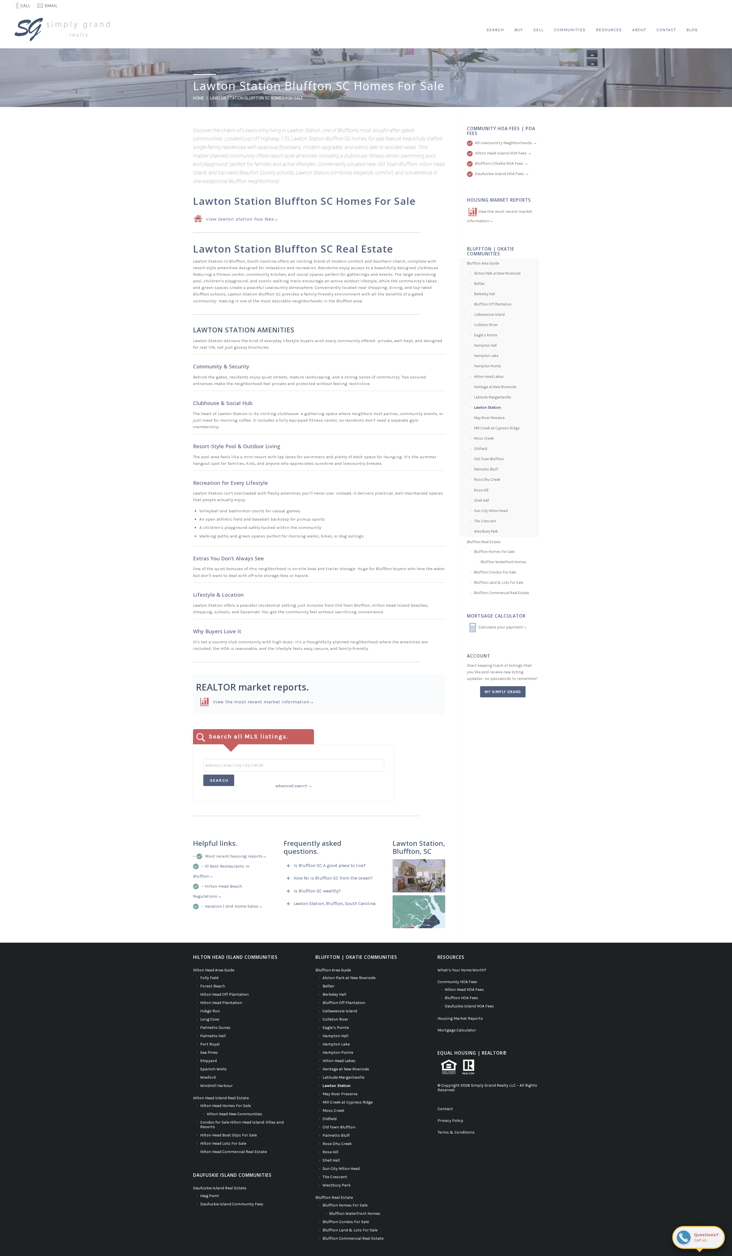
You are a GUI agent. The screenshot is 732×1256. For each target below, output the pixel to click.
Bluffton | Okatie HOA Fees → (501, 163)
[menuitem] (24, 6)
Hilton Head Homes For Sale (225, 1105)
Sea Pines (209, 1052)
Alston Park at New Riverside (497, 273)
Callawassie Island (489, 314)
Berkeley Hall (484, 294)
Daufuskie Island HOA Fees (469, 1006)
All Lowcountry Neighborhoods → (506, 142)
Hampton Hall (485, 345)
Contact (445, 1108)
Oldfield (480, 449)
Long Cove (209, 1019)
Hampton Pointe (487, 366)
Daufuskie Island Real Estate (219, 1188)
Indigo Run (210, 1011)
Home (198, 98)
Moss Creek (484, 438)
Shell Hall (481, 500)
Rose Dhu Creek (487, 479)
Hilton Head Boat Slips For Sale (228, 1135)
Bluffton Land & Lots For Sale (498, 582)
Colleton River (486, 325)
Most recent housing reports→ (236, 856)
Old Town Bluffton (489, 459)
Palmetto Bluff (486, 469)
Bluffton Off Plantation (493, 304)
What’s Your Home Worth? (461, 970)
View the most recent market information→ (263, 702)
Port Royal (210, 1044)
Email (51, 5)
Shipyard (208, 1060)
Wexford (208, 1077)
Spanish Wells (213, 1069)
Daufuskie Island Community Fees (231, 1204)
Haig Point (209, 1195)
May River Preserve (489, 418)
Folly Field (209, 977)
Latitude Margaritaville (492, 397)
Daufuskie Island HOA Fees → (502, 173)
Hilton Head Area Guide (213, 970)
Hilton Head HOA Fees (464, 989)
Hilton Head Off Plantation (224, 994)
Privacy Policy (450, 1120)
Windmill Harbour (216, 1085)
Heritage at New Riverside (495, 387)
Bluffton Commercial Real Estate (501, 593)
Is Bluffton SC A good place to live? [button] (330, 865)
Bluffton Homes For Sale (494, 551)
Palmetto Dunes (215, 1027)
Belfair (479, 283)
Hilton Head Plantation (221, 1002)
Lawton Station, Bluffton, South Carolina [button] (334, 903)
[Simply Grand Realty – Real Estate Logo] (65, 29)
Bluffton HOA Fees (461, 997)
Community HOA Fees (457, 981)
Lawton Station (487, 407)
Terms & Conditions (456, 1132)
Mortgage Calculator (456, 1030)
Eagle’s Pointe (485, 335)
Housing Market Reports (460, 1018)
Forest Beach (212, 986)
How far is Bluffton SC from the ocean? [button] (333, 878)
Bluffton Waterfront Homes (503, 562)
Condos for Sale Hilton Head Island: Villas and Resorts (242, 1124)
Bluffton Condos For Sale (495, 572)
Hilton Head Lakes (489, 376)
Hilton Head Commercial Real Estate (233, 1151)
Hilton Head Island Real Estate (221, 1098)
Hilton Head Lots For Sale (223, 1143)
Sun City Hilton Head (491, 511)
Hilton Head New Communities (234, 1114)
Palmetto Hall (213, 1035)
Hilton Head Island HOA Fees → (503, 153)
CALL (25, 5)
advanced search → (293, 785)
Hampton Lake (486, 356)
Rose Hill (481, 490)
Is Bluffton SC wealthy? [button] (317, 891)
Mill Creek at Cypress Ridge (497, 428)
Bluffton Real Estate (483, 542)
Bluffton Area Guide (483, 263)
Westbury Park (486, 531)
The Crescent (485, 521)
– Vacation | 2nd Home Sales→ (232, 906)
